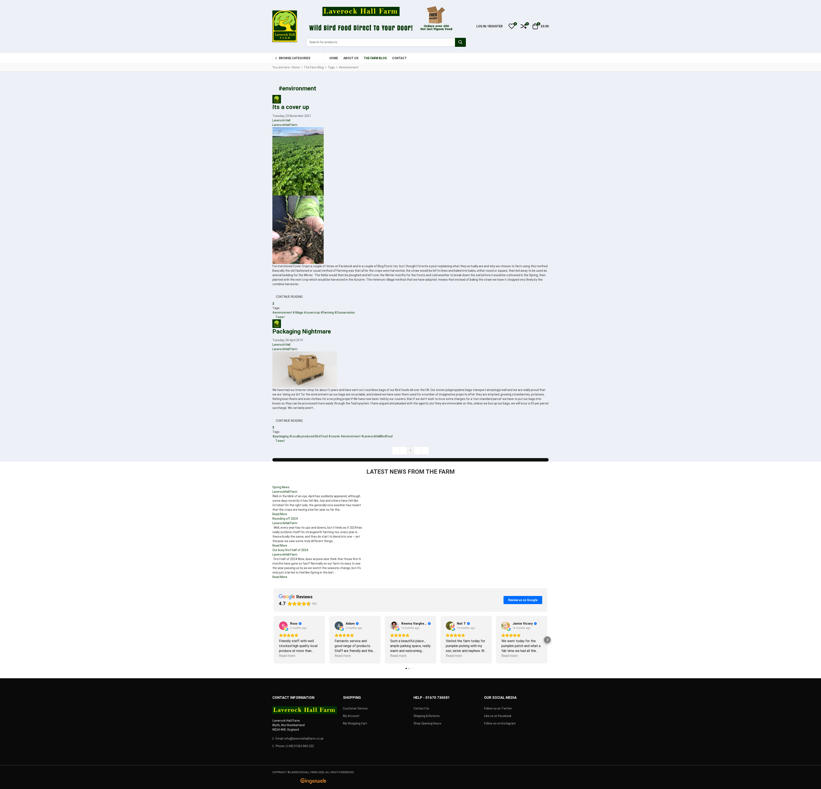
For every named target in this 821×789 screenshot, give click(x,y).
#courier (334, 436)
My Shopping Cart (355, 723)
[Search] (460, 42)
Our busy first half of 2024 (290, 550)
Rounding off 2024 (285, 518)
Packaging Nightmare (301, 331)
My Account (351, 716)
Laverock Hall (281, 120)
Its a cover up (290, 107)
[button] (511, 26)
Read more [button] (287, 656)
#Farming (327, 312)
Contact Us (421, 708)
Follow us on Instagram (500, 723)
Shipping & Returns (426, 716)
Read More (279, 514)
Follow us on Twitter (498, 708)
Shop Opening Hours (427, 723)
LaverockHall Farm (284, 125)
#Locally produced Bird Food (308, 436)
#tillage (298, 312)
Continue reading (289, 296)
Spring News (280, 487)
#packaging (280, 436)
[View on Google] (283, 625)
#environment (282, 312)
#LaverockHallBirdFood (377, 436)
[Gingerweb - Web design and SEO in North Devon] (313, 781)
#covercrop (312, 312)
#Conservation (344, 312)
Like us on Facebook (497, 716)
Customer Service (355, 708)
